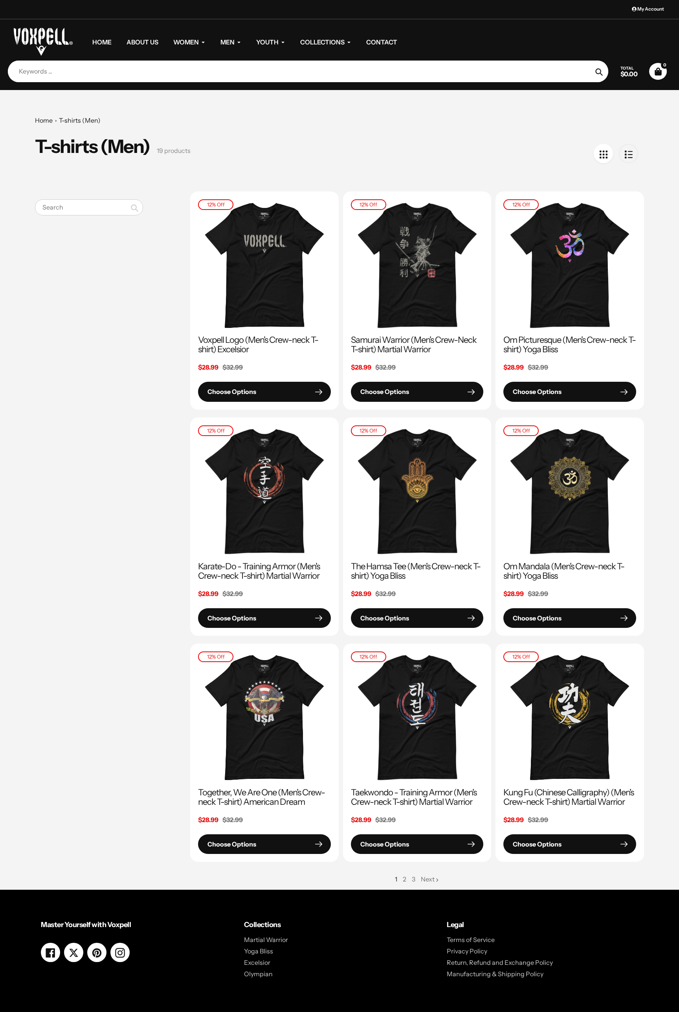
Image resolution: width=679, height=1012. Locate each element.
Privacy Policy (467, 951)
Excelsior (257, 962)
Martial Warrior (266, 940)
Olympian (258, 974)
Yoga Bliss (258, 951)
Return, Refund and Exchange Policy (500, 962)
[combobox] (89, 207)
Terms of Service (471, 940)
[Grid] (603, 153)
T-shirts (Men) (80, 120)
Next (428, 879)
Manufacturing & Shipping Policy (495, 974)
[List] (628, 153)
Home (44, 120)
